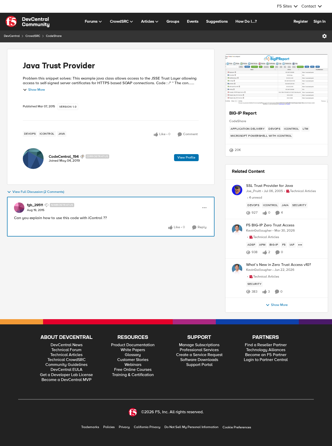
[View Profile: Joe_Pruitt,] (237, 190)
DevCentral (12, 36)
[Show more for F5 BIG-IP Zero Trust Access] (300, 245)
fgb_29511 (35, 205)
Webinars (133, 364)
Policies (109, 427)
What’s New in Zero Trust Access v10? (278, 265)
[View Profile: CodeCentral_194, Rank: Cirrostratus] (33, 158)
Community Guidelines (66, 364)
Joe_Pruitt (253, 191)
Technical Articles (66, 354)
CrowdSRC (32, 36)
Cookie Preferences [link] (237, 427)
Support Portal (199, 364)
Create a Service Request (199, 354)
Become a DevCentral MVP (67, 379)
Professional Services (199, 349)
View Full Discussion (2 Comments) (38, 192)
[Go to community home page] (27, 21)
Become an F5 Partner (265, 354)
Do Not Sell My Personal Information (191, 427)
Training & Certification (133, 374)
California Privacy (147, 427)
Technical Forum (66, 349)
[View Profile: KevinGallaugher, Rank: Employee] (237, 229)
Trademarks (90, 427)
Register (301, 21)
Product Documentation (133, 345)
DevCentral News (66, 345)
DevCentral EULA (66, 369)
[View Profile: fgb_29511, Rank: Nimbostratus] (19, 207)
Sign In (320, 21)
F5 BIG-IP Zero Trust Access (270, 225)
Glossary (133, 354)
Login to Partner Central (266, 359)
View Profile (186, 157)
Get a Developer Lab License (66, 374)
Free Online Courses (132, 369)
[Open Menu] (324, 36)
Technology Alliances (265, 349)
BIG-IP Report (243, 114)
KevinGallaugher (259, 231)
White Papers (133, 349)
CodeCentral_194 (64, 156)
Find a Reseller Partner (266, 345)
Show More (36, 90)
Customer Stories (132, 359)
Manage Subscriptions (199, 345)
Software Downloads (199, 359)
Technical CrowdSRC (66, 359)
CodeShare (54, 36)
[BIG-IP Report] (276, 80)
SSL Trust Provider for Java (269, 185)
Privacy (124, 427)
